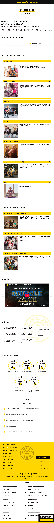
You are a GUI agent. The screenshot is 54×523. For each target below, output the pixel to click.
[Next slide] (51, 296)
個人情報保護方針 (44, 476)
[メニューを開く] (2, 2)
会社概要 (8, 476)
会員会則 (12, 476)
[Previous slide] (3, 296)
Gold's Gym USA (27, 478)
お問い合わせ (18, 476)
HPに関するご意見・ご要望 (27, 476)
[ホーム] (1, 6)
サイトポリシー (37, 476)
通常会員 (27, 473)
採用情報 (35, 473)
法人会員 (19, 473)
